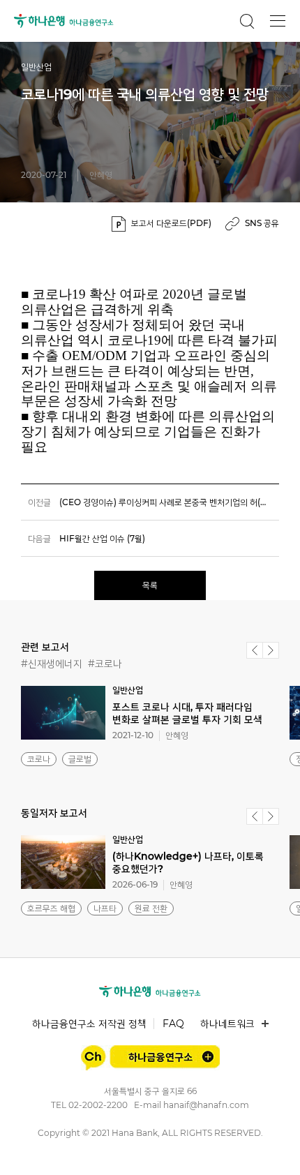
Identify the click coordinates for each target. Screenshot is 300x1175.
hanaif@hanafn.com (206, 1105)
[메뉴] (278, 21)
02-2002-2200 (98, 1105)
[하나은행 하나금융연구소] (150, 991)
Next (270, 650)
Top (273, 1148)
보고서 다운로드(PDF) (171, 223)
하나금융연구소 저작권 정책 (89, 1023)
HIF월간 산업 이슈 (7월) (102, 538)
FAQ (173, 1023)
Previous (254, 650)
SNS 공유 (262, 223)
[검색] (247, 21)
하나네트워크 (227, 1023)
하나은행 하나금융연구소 (64, 21)
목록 (150, 585)
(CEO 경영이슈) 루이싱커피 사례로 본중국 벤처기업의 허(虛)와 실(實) (169, 502)
